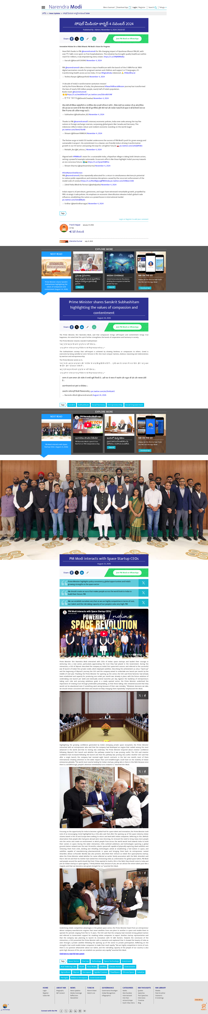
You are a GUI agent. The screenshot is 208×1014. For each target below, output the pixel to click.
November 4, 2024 (94, 60)
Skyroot (76, 972)
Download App (145, 288)
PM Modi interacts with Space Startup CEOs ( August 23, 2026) (56, 445)
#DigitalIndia (106, 73)
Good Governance (97, 977)
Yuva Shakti (92, 966)
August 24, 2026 (99, 395)
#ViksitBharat (129, 73)
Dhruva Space (128, 972)
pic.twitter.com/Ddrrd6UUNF (100, 94)
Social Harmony (98, 404)
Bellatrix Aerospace (79, 977)
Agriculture (65, 972)
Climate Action (115, 966)
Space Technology (111, 961)
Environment (129, 966)
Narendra (65, 6)
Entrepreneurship (115, 404)
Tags (63, 213)
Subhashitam (83, 404)
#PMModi (77, 156)
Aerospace (87, 972)
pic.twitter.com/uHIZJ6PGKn (130, 145)
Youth (81, 966)
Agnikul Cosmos (100, 972)
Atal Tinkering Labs (68, 966)
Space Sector (73, 961)
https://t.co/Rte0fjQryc (90, 180)
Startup (85, 961)
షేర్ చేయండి (77, 232)
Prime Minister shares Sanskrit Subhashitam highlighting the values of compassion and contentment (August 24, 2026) (56, 286)
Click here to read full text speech (72, 953)
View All (79, 287)
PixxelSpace (115, 972)
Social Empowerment (134, 404)
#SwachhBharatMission (114, 86)
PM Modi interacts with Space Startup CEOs (104, 558)
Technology (96, 961)
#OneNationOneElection (72, 172)
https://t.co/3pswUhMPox (98, 162)
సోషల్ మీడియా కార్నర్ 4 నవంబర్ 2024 (104, 24)
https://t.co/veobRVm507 (77, 94)
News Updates (55, 13)
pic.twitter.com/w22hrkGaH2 (103, 391)
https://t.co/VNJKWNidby (114, 56)
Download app (6, 1010)
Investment (126, 961)
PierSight (64, 977)
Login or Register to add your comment (133, 219)
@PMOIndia (105, 180)
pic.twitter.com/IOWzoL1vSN (122, 180)
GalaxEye (140, 972)
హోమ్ (44, 13)
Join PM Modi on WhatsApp (127, 38)
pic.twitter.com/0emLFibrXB (73, 129)
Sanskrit (71, 404)
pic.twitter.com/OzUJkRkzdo (73, 199)
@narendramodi (88, 51)
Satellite (103, 966)
